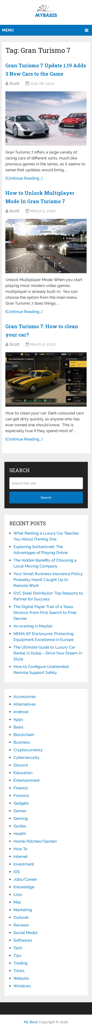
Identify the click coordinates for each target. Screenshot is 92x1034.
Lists (17, 894)
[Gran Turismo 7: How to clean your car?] (46, 379)
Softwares (22, 940)
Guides (19, 826)
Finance (20, 788)
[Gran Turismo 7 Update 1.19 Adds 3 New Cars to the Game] (46, 118)
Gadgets (21, 803)
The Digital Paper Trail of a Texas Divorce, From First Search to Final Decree (45, 612)
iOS (16, 871)
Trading (20, 963)
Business (21, 742)
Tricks (19, 970)
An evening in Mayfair (33, 626)
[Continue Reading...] (23, 178)
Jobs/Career (25, 879)
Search (46, 497)
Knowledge (23, 887)
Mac (17, 902)
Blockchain (23, 734)
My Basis (31, 1022)
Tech (17, 948)
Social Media (25, 932)
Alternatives (24, 704)
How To (20, 849)
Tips (17, 955)
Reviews (21, 925)
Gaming (20, 818)
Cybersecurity (26, 757)
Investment (23, 864)
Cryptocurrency (28, 750)
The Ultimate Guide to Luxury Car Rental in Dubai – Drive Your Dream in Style (47, 653)
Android (20, 711)
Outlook (21, 917)
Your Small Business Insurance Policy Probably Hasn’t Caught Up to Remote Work (48, 579)
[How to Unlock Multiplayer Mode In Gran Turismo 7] (46, 246)
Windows (22, 986)
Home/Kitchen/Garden (35, 841)
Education (22, 772)
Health (19, 833)
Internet (20, 856)
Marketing (22, 909)
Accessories (24, 696)
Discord (20, 765)
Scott (15, 83)
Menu (8, 30)
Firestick (21, 795)
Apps (18, 719)
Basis (18, 727)
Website (21, 978)
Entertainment (26, 780)
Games (19, 810)
